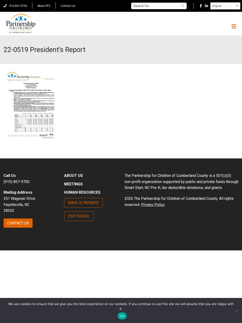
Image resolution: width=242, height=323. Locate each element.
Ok (122, 316)
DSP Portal (79, 216)
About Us (73, 175)
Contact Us (68, 6)
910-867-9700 (18, 6)
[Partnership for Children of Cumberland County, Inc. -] (21, 23)
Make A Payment (83, 203)
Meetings (73, 184)
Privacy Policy (153, 204)
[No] (236, 310)
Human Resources (82, 192)
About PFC (44, 6)
